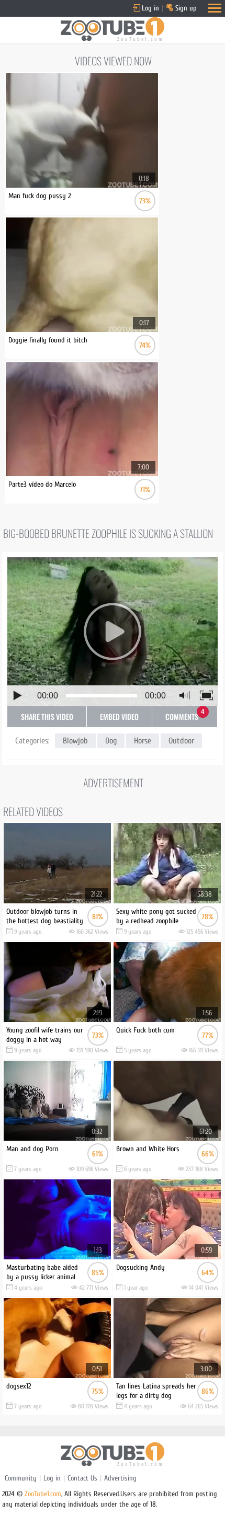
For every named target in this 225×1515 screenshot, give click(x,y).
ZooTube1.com (43, 1493)
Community (21, 1478)
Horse (142, 740)
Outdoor (181, 740)
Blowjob (75, 740)
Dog (111, 740)
